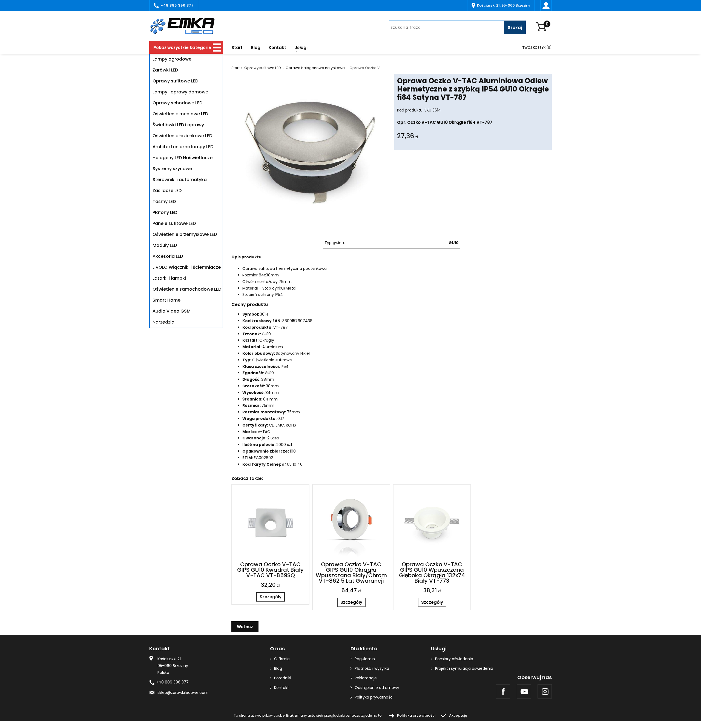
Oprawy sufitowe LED (262, 68)
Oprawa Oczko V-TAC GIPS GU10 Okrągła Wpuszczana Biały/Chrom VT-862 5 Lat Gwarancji (351, 572)
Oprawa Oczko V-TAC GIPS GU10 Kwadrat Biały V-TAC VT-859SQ (270, 570)
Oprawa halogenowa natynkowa (315, 68)
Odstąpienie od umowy (377, 687)
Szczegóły (270, 597)
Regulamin (365, 659)
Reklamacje (366, 678)
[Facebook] (503, 691)
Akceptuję (458, 715)
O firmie (282, 659)
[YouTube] (524, 691)
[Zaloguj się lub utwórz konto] (546, 5)
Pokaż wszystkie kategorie (182, 47)
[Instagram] (545, 691)
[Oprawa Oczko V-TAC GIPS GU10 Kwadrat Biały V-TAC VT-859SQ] (270, 523)
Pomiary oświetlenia (454, 659)
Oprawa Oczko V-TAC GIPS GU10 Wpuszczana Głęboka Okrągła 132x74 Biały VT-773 (432, 572)
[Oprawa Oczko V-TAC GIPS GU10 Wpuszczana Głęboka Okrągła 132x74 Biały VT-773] (432, 523)
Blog (255, 47)
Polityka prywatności (374, 697)
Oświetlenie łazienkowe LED (182, 136)
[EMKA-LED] (186, 26)
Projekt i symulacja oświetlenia (464, 668)
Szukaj (515, 27)
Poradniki (282, 678)
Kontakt (277, 47)
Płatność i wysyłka (372, 668)
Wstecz (245, 627)
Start (237, 47)
